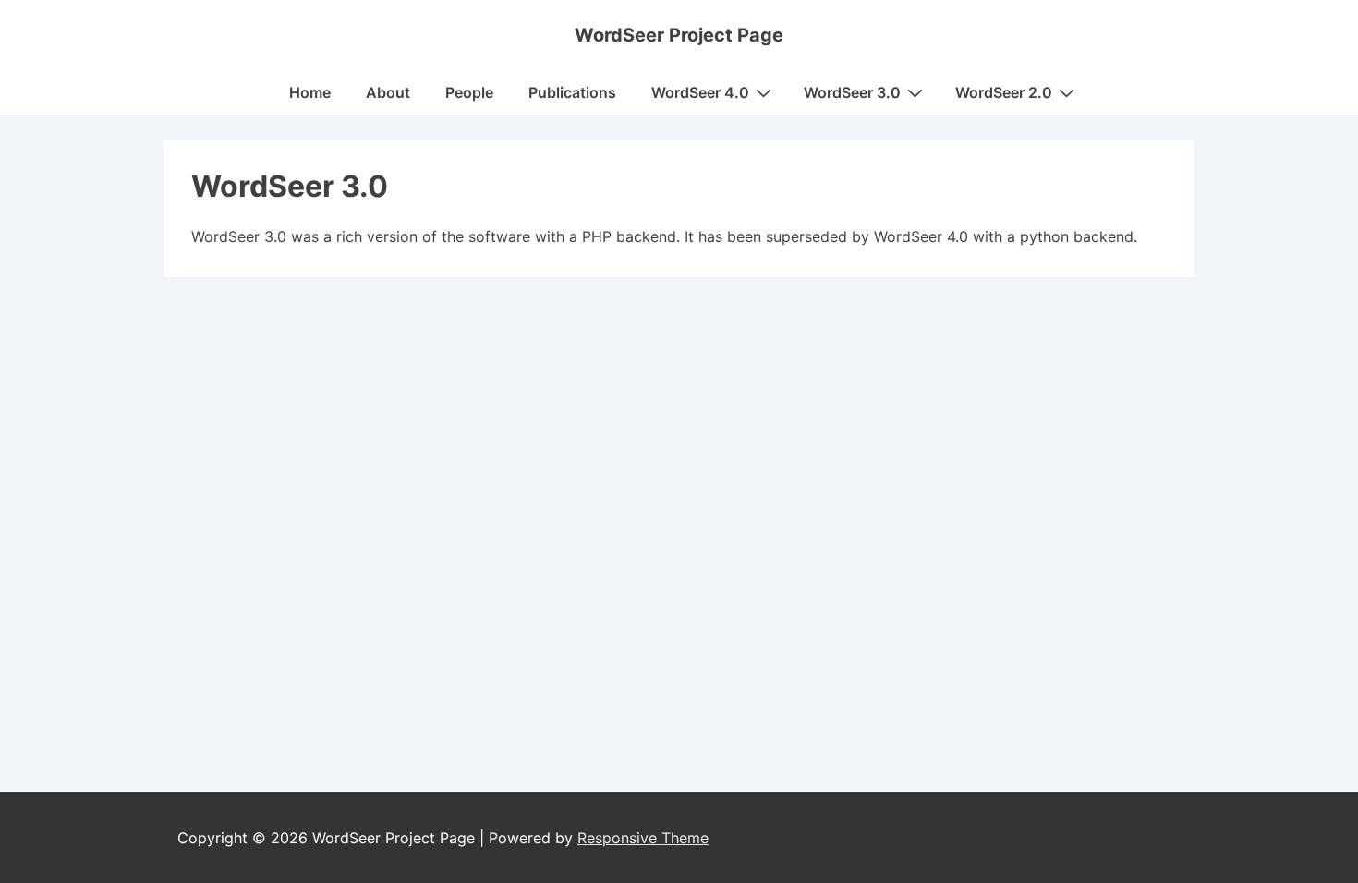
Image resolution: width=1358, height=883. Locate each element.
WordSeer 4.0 (700, 92)
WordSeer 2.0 (1003, 92)
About (388, 92)
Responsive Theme (643, 838)
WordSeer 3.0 (852, 92)
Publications (572, 92)
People (469, 92)
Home (310, 92)
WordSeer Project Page (679, 35)
